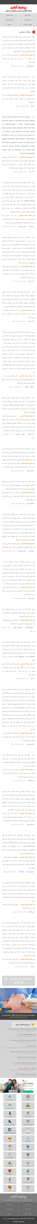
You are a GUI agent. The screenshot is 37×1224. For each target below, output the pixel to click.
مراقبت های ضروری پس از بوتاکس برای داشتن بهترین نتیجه (21, 1029)
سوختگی (31, 912)
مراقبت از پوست (29, 387)
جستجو (9, 24)
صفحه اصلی (28, 15)
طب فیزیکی (10, 1165)
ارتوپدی (10, 1182)
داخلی (9, 1190)
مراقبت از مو (30, 503)
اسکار (32, 678)
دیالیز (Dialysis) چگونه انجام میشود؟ (27, 1035)
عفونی (28, 1157)
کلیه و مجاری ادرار (27, 1124)
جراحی (28, 1174)
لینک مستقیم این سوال (17, 66)
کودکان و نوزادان (10, 1124)
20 (24, 978)
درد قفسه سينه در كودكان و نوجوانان (27, 1068)
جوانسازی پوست (18, 627)
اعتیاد (28, 1165)
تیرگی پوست (29, 66)
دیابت (27, 1132)
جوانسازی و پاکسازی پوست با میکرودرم (26, 1057)
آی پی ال (30, 281)
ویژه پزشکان (9, 19)
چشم (10, 1149)
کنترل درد (9, 1116)
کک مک (31, 172)
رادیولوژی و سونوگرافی (9, 1132)
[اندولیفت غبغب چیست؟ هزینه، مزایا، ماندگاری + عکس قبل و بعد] (18, 1000)
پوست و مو (9, 1099)
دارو (28, 1190)
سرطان (28, 1099)
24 (18, 982)
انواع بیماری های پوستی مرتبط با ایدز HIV (25, 1074)
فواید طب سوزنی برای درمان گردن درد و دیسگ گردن (23, 1040)
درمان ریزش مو (22, 226)
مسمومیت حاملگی (31, 1046)
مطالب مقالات (9, 15)
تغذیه (9, 1141)
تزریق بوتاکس (29, 627)
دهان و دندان (9, 1157)
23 (15, 982)
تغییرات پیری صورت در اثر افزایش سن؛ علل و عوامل (23, 1051)
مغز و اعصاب (28, 1149)
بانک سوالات (27, 19)
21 (27, 978)
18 (17, 978)
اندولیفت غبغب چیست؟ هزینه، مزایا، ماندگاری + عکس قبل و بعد (18, 1015)
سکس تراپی (28, 1116)
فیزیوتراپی (28, 1141)
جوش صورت (29, 471)
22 (30, 978)
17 (14, 978)
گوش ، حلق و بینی (27, 1182)
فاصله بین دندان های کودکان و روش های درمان (24, 1063)
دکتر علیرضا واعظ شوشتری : (27, 55)
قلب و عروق (10, 1174)
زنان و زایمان (28, 1108)
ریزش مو (31, 226)
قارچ (32, 106)
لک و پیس (30, 321)
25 (21, 982)
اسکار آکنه (30, 780)
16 (11, 978)
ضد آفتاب (30, 434)
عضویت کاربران (28, 24)
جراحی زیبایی (10, 1108)
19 (20, 978)
